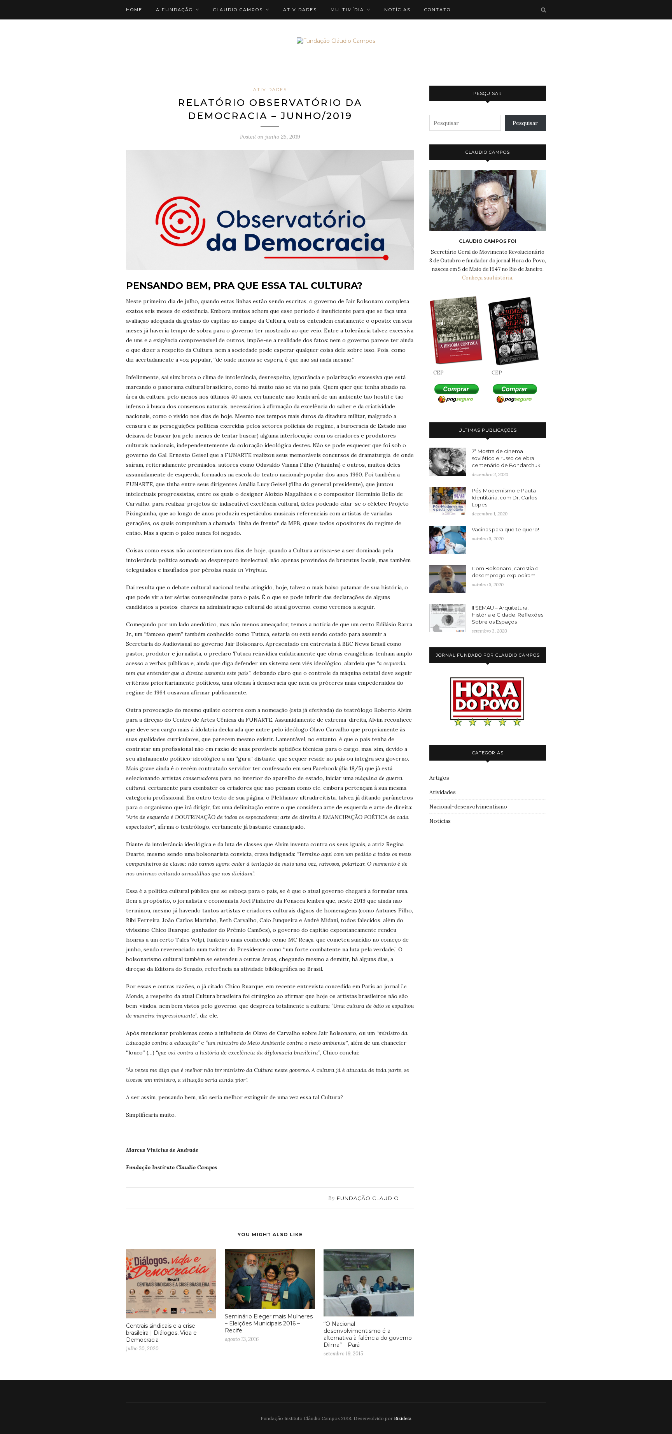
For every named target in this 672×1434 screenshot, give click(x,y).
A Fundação (174, 9)
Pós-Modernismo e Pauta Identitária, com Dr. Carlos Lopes (504, 497)
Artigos (439, 777)
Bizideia (402, 1418)
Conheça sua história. (487, 277)
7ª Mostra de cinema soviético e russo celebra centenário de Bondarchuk (506, 458)
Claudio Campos (238, 9)
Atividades (300, 9)
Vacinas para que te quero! (505, 529)
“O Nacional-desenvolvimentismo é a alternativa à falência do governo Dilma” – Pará (368, 1334)
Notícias (397, 9)
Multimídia (347, 9)
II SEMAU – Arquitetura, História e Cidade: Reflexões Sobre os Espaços (507, 615)
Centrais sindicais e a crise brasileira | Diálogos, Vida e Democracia (161, 1332)
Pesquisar (525, 123)
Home (134, 9)
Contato (437, 9)
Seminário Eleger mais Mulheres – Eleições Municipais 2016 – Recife (269, 1323)
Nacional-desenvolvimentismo (468, 806)
